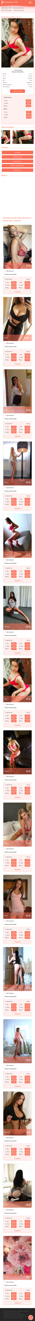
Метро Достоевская (6, 10)
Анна (6, 410)
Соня (5, 1204)
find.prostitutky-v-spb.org (10, 1316)
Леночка (6, 626)
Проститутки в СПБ (10, 2)
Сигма (6, 554)
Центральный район (18, 8)
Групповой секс (17, 161)
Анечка (6, 265)
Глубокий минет (17, 157)
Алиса (6, 915)
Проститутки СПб (6, 8)
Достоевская (18, 70)
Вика (5, 699)
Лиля (5, 482)
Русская (30, 84)
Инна (6, 338)
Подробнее (18, 292)
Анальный (17, 152)
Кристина (7, 1132)
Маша (6, 987)
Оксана (6, 843)
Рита (5, 1060)
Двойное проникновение (17, 165)
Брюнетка (29, 82)
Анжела (6, 771)
